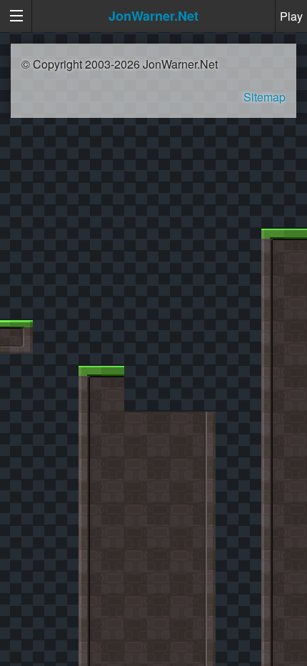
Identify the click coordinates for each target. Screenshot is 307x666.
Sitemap (264, 97)
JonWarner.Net (153, 15)
